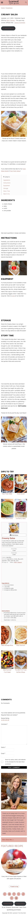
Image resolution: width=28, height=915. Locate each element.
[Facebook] (4, 894)
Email (3, 753)
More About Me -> (8, 839)
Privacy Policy (20, 903)
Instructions (6, 183)
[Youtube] (9, 894)
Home (3, 8)
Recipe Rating (5, 718)
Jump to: (7, 177)
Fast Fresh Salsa (15, 171)
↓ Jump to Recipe (8, 28)
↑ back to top (14, 886)
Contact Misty (8, 903)
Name (3, 747)
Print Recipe (14, 535)
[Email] (16, 898)
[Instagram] (18, 894)
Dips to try (6, 194)
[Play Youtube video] (14, 268)
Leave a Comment (19, 22)
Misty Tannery (18, 562)
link (13, 296)
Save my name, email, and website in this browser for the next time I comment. (15, 762)
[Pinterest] (14, 894)
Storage (5, 188)
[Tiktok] (23, 894)
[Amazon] (11, 898)
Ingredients (6, 180)
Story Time (6, 191)
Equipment (6, 185)
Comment (4, 724)
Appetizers (9, 8)
